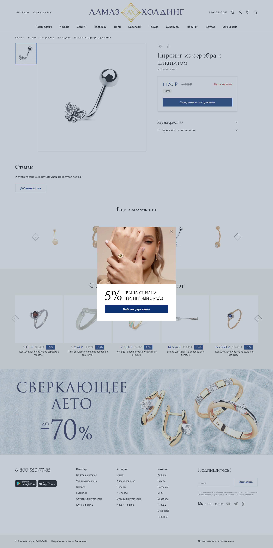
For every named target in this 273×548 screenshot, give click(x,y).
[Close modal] (171, 231)
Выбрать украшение (136, 309)
